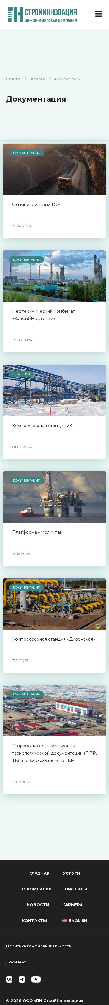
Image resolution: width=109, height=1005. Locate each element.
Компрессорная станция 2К (42, 425)
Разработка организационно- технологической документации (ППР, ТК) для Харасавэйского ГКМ (54, 753)
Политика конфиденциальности (38, 945)
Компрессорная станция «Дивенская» (53, 639)
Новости (38, 904)
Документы (17, 962)
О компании (37, 888)
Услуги (71, 873)
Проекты (37, 79)
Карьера (72, 904)
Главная (13, 79)
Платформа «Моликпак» (38, 532)
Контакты (34, 920)
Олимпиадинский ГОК (36, 204)
